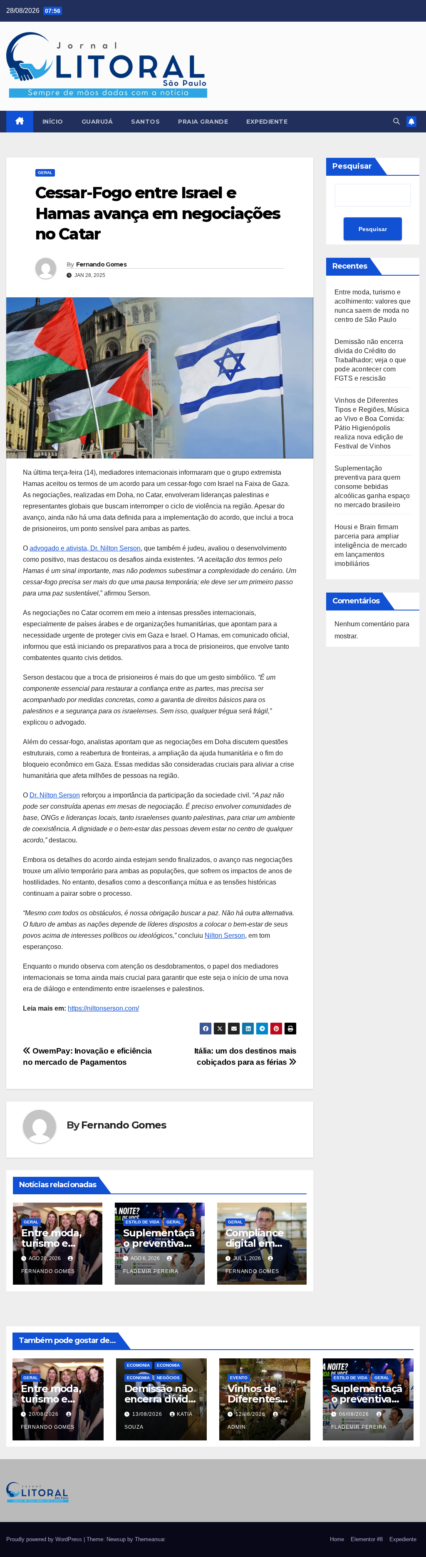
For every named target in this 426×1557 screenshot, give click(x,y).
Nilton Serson (225, 935)
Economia (168, 1365)
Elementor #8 (367, 1539)
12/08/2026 (251, 1414)
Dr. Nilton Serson (55, 795)
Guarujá (97, 121)
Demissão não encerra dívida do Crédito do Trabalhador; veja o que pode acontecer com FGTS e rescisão (370, 360)
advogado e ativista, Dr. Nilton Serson (85, 548)
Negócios (168, 1377)
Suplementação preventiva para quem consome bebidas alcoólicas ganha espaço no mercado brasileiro (372, 486)
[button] (396, 121)
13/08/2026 (148, 1414)
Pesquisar (352, 166)
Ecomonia (138, 1365)
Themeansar (149, 1539)
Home (337, 1539)
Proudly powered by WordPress (45, 1539)
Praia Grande (203, 121)
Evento (239, 1377)
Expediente (266, 121)
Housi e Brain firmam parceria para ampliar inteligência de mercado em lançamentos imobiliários (370, 545)
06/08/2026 (355, 1414)
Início (52, 121)
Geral (45, 172)
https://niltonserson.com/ (103, 1008)
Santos (145, 121)
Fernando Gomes (101, 264)
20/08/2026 (44, 1414)
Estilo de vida (142, 1222)
